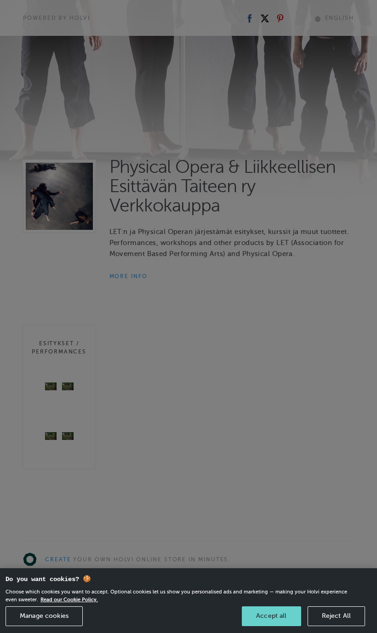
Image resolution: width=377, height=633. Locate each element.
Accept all (271, 615)
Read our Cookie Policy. (69, 599)
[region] (188, 600)
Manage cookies (44, 615)
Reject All (336, 615)
